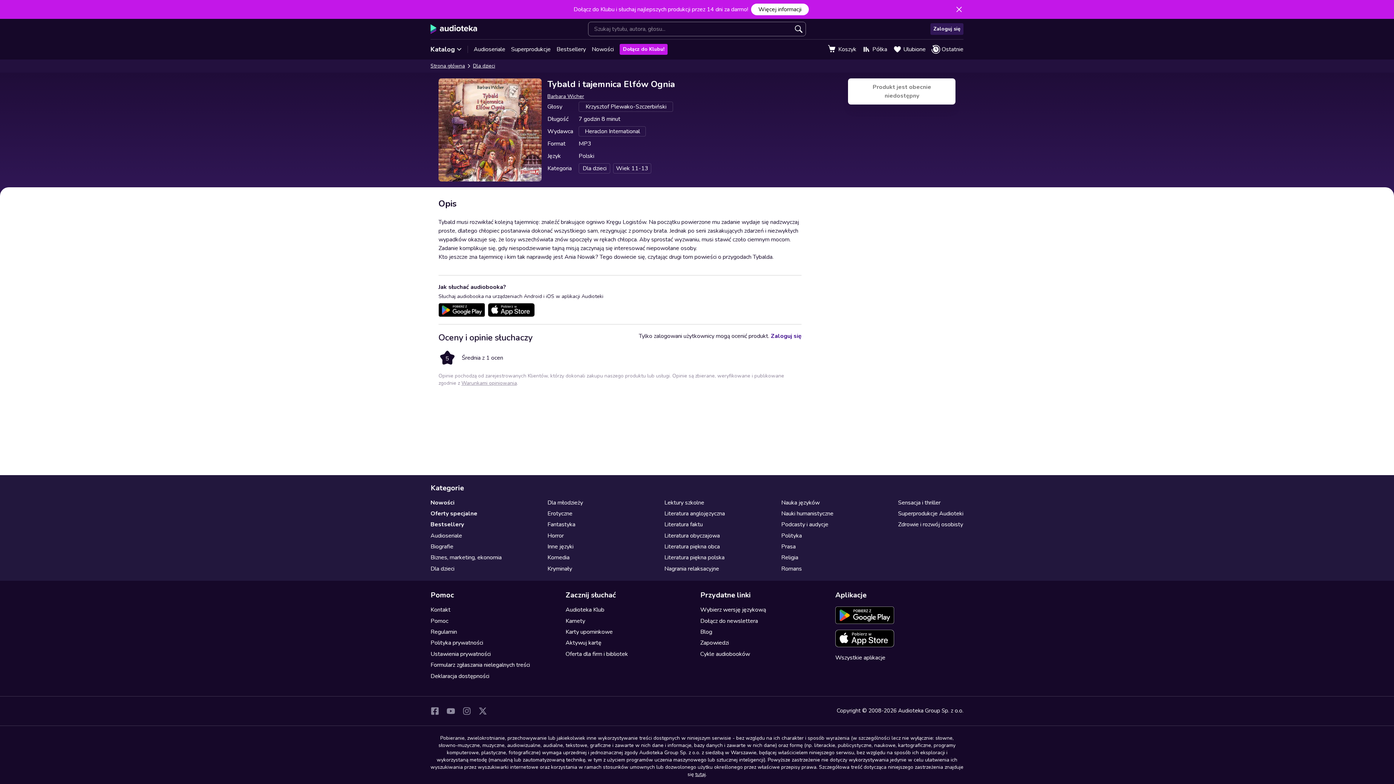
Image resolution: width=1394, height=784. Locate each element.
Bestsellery (571, 49)
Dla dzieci (484, 65)
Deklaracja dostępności (460, 676)
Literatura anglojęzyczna (694, 514)
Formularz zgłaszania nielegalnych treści (480, 665)
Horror (555, 536)
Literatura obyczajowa (692, 536)
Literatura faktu (683, 524)
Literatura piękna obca (692, 547)
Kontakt (441, 610)
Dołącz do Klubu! (643, 49)
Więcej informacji (780, 9)
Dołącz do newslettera (729, 621)
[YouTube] (451, 711)
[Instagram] (466, 711)
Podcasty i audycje (804, 524)
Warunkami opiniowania (489, 383)
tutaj (700, 774)
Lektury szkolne (684, 503)
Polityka (791, 536)
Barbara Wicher (565, 96)
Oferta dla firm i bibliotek (597, 654)
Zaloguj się (947, 28)
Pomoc (439, 621)
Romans (791, 569)
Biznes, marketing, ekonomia (466, 558)
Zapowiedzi (714, 643)
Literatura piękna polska (694, 558)
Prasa (788, 547)
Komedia (558, 558)
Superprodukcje (531, 49)
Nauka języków (800, 503)
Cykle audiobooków (725, 654)
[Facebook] (435, 711)
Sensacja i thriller (919, 503)
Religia (789, 558)
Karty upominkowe (589, 632)
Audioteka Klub (585, 610)
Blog (706, 632)
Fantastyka (561, 524)
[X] (482, 711)
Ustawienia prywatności (461, 654)
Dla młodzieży (565, 503)
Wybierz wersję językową (733, 610)
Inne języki (560, 547)
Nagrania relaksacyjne (691, 569)
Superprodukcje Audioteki (930, 514)
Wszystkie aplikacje (860, 658)
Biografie (442, 547)
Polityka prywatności (457, 643)
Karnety (575, 621)
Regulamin (444, 632)
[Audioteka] (454, 29)
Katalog (443, 49)
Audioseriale (489, 49)
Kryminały (559, 569)
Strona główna (448, 65)
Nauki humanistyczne (807, 514)
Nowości (603, 49)
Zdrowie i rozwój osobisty (930, 524)
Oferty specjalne (454, 514)
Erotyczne (559, 514)
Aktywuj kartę (584, 643)
